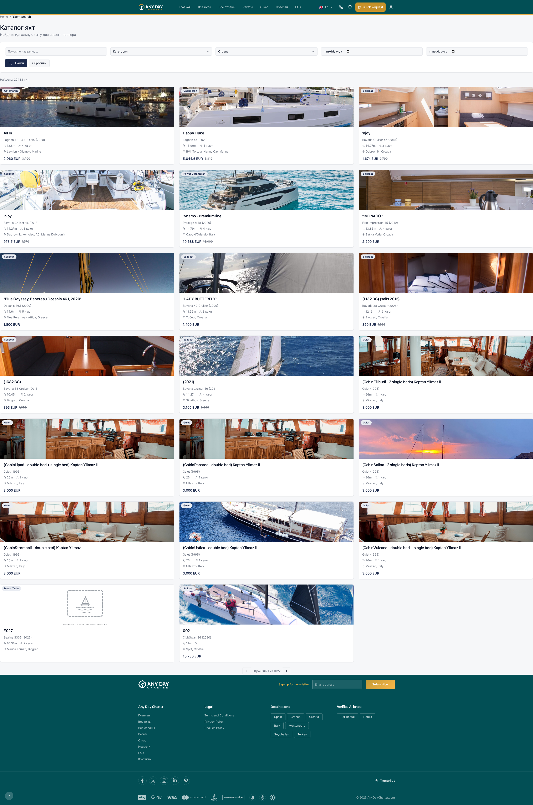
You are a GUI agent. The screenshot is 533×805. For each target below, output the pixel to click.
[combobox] (161, 51)
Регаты (248, 7)
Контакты (145, 759)
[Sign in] (391, 7)
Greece (295, 717)
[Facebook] (142, 780)
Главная (185, 7)
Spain (278, 717)
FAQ (298, 7)
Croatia (314, 717)
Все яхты (204, 7)
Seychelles (281, 734)
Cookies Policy (214, 728)
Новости (282, 7)
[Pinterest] (186, 780)
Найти (19, 63)
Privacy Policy (214, 721)
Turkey (302, 734)
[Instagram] (164, 780)
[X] (153, 780)
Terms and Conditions (219, 715)
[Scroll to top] (9, 796)
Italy (277, 725)
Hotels (367, 717)
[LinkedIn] (175, 780)
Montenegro (297, 725)
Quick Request (372, 7)
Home (4, 16)
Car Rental (347, 717)
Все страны (227, 7)
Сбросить (39, 63)
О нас (264, 7)
